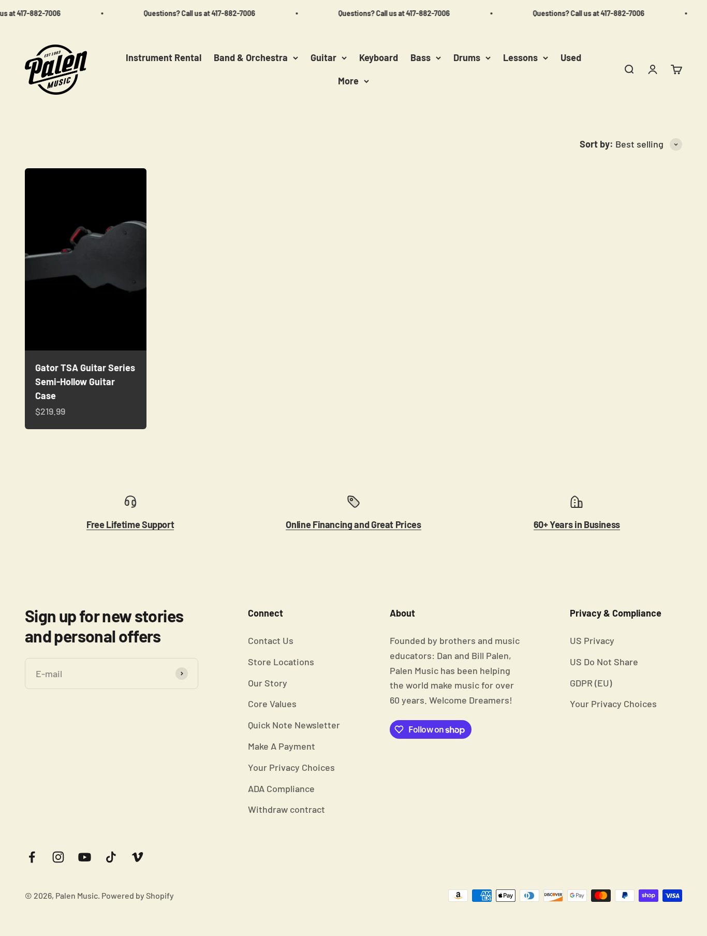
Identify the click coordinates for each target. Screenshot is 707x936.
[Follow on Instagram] (58, 857)
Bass (420, 57)
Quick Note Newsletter (294, 724)
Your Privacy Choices (291, 767)
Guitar (323, 57)
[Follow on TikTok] (111, 857)
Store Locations (281, 661)
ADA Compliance (281, 788)
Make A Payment (281, 746)
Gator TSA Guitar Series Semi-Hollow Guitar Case (85, 381)
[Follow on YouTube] (85, 857)
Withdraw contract (286, 809)
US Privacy (592, 640)
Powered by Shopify (137, 895)
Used (571, 57)
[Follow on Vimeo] (137, 857)
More (348, 80)
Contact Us (270, 640)
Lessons (520, 57)
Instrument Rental (163, 57)
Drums (466, 57)
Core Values (272, 703)
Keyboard (378, 57)
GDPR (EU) (591, 683)
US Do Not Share (604, 661)
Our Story (267, 683)
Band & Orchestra (251, 57)
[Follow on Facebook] (32, 857)
